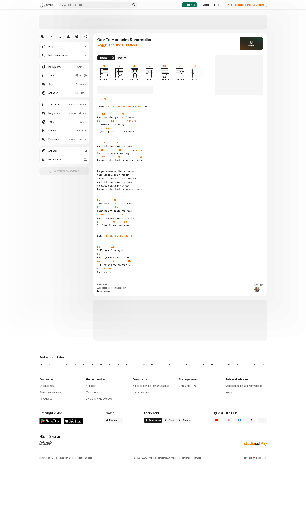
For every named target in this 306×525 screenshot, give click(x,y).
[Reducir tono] (77, 75)
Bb (105, 99)
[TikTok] (251, 420)
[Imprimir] (51, 36)
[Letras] (45, 443)
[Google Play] (50, 421)
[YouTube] (216, 420)
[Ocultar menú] (43, 36)
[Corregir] (77, 36)
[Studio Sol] (255, 443)
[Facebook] (239, 420)
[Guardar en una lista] (60, 36)
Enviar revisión (103, 291)
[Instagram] (228, 420)
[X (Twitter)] (262, 420)
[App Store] (73, 421)
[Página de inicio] (46, 5)
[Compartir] (85, 36)
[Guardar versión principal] (112, 57)
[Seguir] (197, 72)
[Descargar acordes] (68, 36)
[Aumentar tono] (85, 75)
